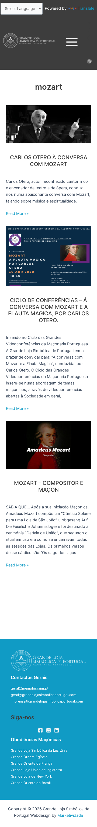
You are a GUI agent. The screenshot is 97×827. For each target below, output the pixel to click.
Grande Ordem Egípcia (29, 757)
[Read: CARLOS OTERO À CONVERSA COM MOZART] (48, 124)
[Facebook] (40, 730)
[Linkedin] (56, 730)
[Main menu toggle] (72, 42)
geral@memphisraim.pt (29, 688)
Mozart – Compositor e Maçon (48, 486)
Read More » (17, 213)
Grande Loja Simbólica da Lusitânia (39, 750)
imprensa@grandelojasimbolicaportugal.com (47, 701)
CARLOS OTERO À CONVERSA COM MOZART (48, 160)
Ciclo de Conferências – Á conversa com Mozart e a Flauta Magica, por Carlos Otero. (48, 310)
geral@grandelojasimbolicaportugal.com (43, 695)
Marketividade (70, 815)
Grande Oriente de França (31, 763)
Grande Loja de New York (31, 776)
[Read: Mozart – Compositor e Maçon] (48, 444)
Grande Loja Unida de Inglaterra (36, 770)
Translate (86, 8)
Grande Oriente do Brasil (31, 783)
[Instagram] (48, 730)
